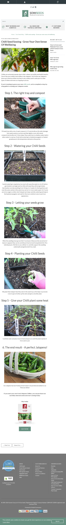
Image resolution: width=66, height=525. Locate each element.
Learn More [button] (6, 522)
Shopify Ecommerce (36, 507)
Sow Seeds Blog (20, 34)
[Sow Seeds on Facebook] (30, 7)
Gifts (20, 477)
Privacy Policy (38, 471)
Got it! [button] (57, 521)
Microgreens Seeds (24, 471)
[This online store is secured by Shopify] (8, 478)
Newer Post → (17, 445)
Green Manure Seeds (24, 468)
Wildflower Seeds (23, 475)
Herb (52, 468)
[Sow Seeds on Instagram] (35, 7)
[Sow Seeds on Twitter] (33, 7)
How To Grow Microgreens (54, 58)
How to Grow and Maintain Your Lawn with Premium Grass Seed (56, 47)
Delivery (37, 470)
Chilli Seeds (22, 466)
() (58, 2)
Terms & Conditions (40, 473)
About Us (37, 466)
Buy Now (24, 429)
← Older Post (6, 445)
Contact (37, 475)
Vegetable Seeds (23, 473)
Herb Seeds (22, 470)
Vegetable (53, 470)
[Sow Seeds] (33, 13)
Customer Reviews (40, 468)
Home (12, 34)
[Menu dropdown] (24, 2)
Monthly (53, 466)
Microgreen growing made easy (56, 67)
